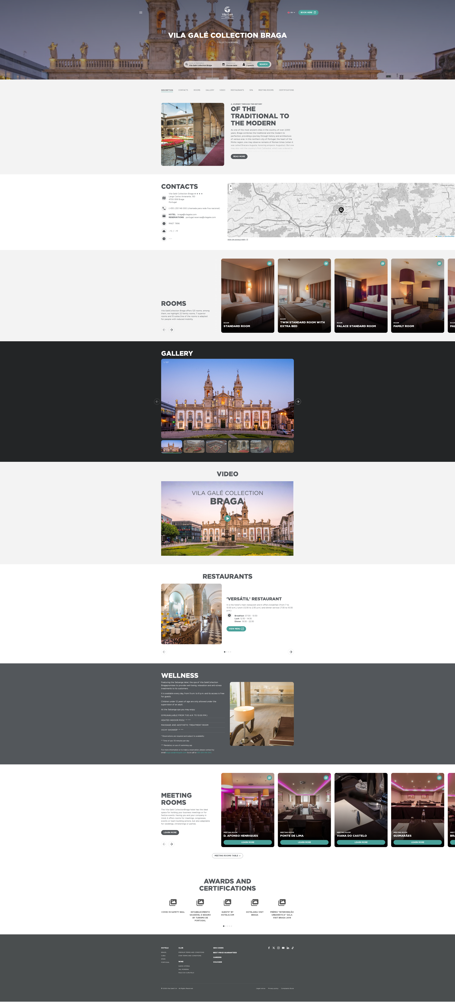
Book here (306, 12)
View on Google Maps (237, 239)
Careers (217, 957)
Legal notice (260, 988)
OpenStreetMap (449, 236)
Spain (163, 959)
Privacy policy (273, 988)
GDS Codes (218, 948)
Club (180, 948)
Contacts (183, 90)
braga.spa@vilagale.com (176, 753)
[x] (274, 948)
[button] (341, 210)
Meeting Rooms (266, 90)
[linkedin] (288, 948)
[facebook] (269, 948)
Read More (239, 156)
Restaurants (237, 90)
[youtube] (283, 948)
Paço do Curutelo (186, 973)
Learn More (170, 832)
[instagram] (278, 948)
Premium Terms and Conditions (191, 952)
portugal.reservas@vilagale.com (201, 217)
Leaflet (439, 236)
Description (167, 90)
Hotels (164, 948)
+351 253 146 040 (203, 753)
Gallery (210, 90)
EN (292, 12)
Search (263, 64)
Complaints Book (287, 988)
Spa (251, 90)
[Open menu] (140, 12)
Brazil (163, 952)
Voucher (217, 962)
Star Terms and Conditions (189, 956)
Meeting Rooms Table (226, 856)
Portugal (165, 962)
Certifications (286, 90)
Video (222, 90)
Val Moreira (183, 969)
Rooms (197, 90)
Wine (180, 962)
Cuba (163, 956)
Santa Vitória (184, 966)
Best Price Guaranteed (225, 953)
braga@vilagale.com (187, 214)
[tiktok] (292, 948)
